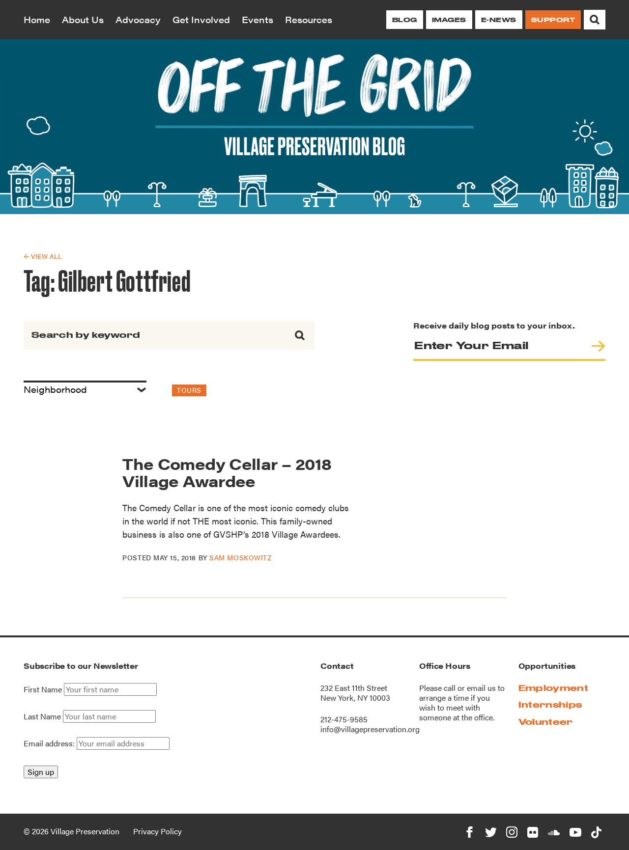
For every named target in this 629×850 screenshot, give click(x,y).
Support (553, 19)
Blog (404, 19)
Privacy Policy (157, 831)
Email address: (50, 743)
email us (481, 687)
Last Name (42, 716)
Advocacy (138, 19)
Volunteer (545, 721)
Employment (553, 687)
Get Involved (201, 19)
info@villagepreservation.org (370, 729)
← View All (42, 256)
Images (449, 19)
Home (37, 19)
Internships (550, 704)
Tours (189, 390)
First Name (43, 689)
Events (257, 19)
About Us (83, 19)
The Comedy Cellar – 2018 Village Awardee (226, 472)
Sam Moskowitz (240, 557)
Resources (308, 19)
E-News (498, 19)
